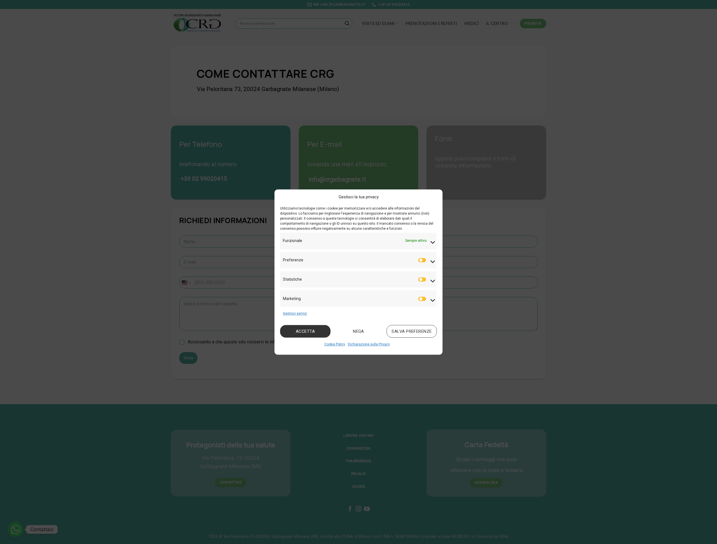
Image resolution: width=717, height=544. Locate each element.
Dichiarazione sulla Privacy (369, 345)
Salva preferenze (412, 331)
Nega (358, 331)
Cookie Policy (334, 345)
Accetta (305, 331)
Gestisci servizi (295, 313)
